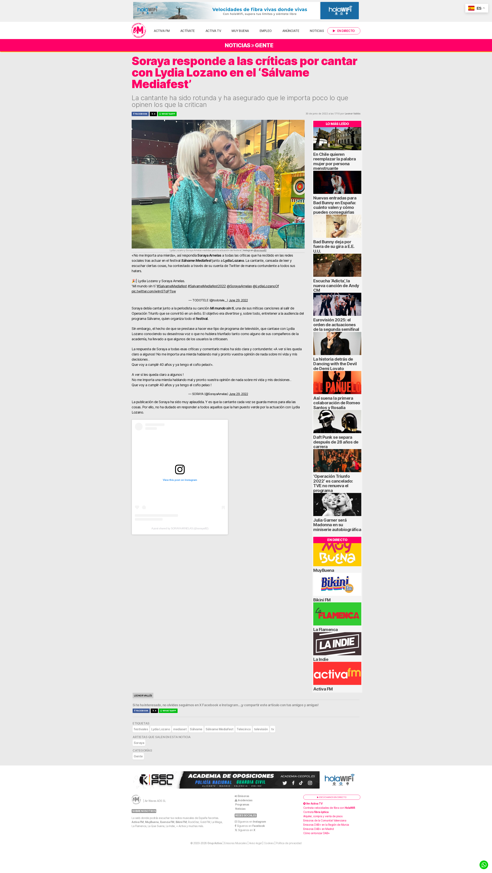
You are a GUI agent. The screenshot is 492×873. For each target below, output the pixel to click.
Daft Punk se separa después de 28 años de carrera (335, 442)
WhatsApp (168, 114)
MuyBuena (323, 570)
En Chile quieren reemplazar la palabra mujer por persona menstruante (334, 161)
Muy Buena (240, 31)
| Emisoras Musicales (227, 843)
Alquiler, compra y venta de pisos (323, 816)
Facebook (140, 114)
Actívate (187, 31)
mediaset (180, 729)
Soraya (139, 743)
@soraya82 (260, 250)
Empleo (266, 31)
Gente (264, 45)
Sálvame (196, 729)
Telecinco (244, 729)
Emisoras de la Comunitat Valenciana (324, 820)
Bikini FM (322, 599)
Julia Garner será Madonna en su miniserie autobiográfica (337, 525)
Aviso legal (255, 843)
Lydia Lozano (160, 729)
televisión (261, 729)
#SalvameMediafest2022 (207, 286)
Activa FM (162, 31)
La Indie (320, 659)
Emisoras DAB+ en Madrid (318, 828)
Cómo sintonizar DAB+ (316, 833)
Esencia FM (167, 822)
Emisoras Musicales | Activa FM (139, 30)
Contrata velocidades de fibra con (329, 807)
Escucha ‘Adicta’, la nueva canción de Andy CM (336, 285)
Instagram (230, 705)
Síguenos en (252, 821)
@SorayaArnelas (239, 286)
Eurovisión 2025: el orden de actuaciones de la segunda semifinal (336, 324)
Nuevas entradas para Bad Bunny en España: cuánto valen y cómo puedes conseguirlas (334, 204)
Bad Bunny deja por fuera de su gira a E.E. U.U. (333, 246)
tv (272, 729)
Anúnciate (290, 31)
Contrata (316, 812)
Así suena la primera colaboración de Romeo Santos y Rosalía (336, 403)
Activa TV (213, 31)
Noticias (317, 31)
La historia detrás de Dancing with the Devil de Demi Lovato (335, 364)
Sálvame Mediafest (220, 729)
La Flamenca (325, 629)
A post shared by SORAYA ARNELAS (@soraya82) (180, 528)
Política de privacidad (289, 843)
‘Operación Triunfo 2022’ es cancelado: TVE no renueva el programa (333, 483)
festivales (141, 729)
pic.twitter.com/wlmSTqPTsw (154, 291)
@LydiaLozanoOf (266, 286)
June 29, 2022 (238, 300)
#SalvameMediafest (172, 286)
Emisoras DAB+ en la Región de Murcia (326, 824)
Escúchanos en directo (333, 797)
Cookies (269, 843)
